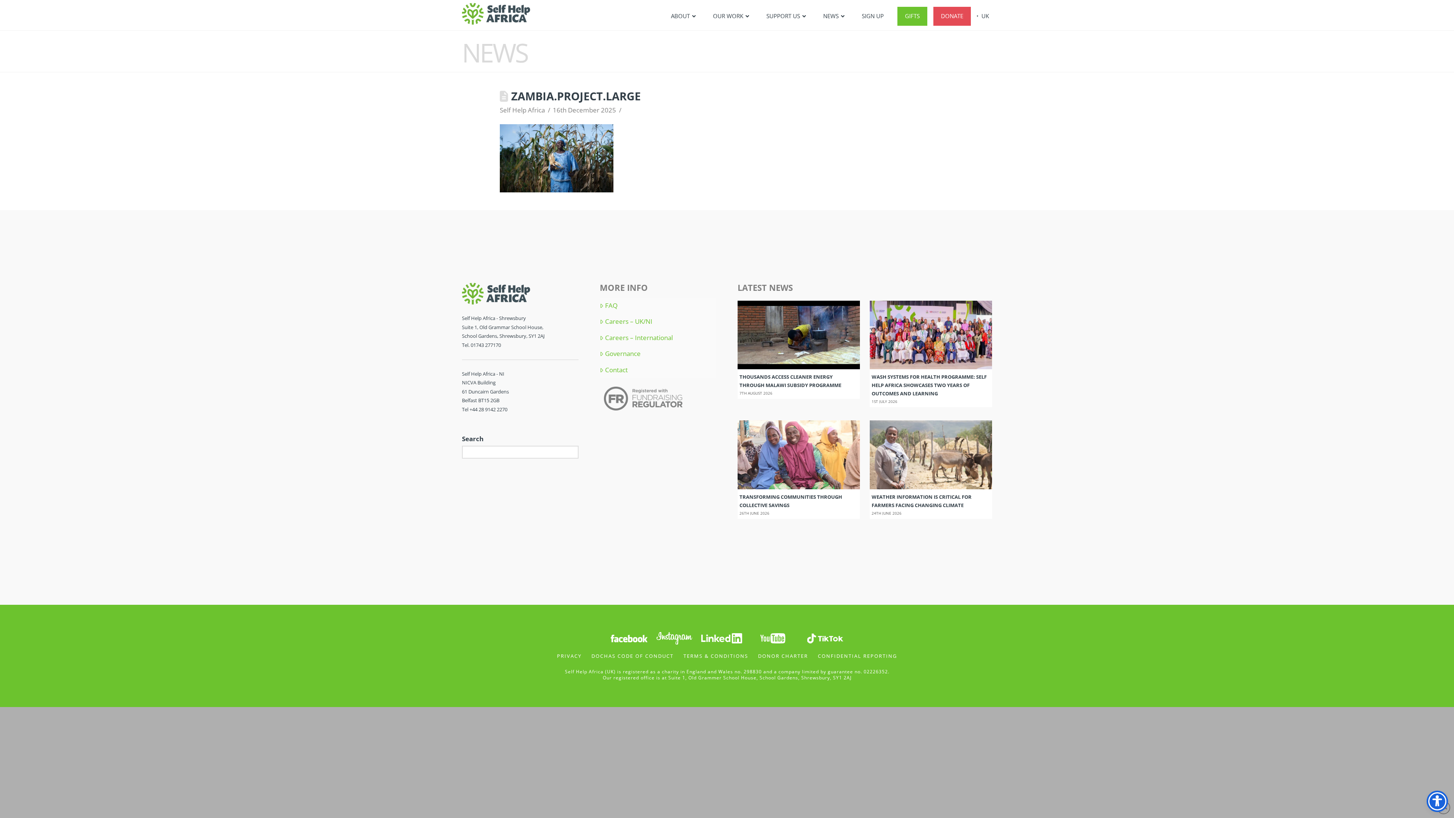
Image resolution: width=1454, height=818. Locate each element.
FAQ (611, 305)
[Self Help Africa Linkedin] (720, 637)
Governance (623, 353)
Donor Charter (783, 656)
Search (473, 438)
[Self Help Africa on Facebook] (629, 637)
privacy (569, 656)
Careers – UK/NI (628, 321)
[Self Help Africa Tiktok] (825, 637)
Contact (616, 370)
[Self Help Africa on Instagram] (675, 637)
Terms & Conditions (715, 656)
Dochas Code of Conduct (632, 656)
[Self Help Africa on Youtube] (773, 637)
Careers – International (639, 338)
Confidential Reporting (857, 656)
